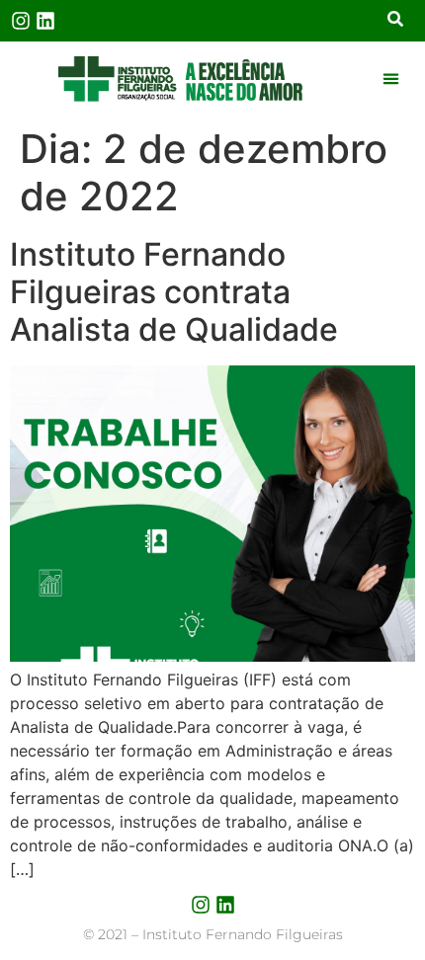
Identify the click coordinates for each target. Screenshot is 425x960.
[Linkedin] (45, 21)
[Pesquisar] (395, 21)
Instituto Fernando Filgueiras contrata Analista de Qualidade (174, 292)
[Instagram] (21, 21)
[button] (391, 79)
